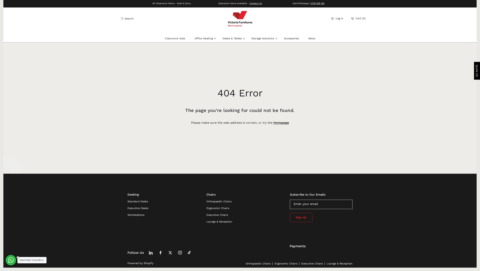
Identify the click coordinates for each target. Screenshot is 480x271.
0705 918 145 (317, 3)
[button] (127, 18)
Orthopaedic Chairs (258, 263)
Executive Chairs (312, 263)
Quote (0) (477, 71)
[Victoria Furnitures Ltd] (240, 18)
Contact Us (256, 3)
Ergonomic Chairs (286, 263)
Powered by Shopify (140, 263)
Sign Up (301, 217)
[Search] (123, 18)
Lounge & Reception (339, 263)
